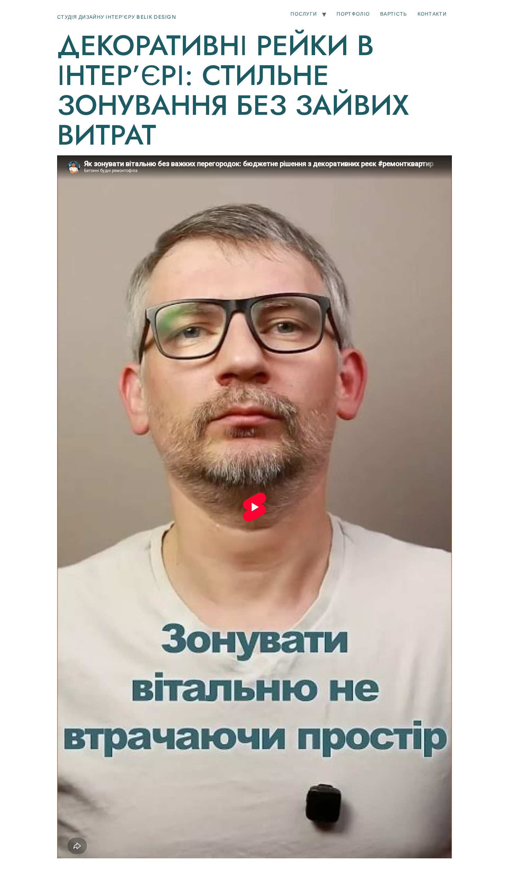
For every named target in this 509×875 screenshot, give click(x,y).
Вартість (393, 14)
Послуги (304, 14)
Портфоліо (353, 14)
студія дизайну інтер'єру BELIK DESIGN (116, 17)
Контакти (432, 14)
